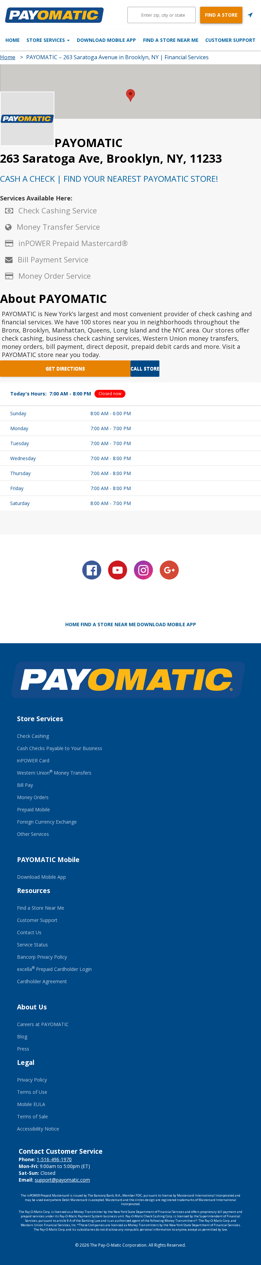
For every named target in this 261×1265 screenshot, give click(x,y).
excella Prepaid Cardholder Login (54, 969)
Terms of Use (32, 1092)
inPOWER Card (33, 760)
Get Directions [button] (65, 368)
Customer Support (230, 40)
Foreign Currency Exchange (47, 821)
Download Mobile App (106, 40)
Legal (25, 1062)
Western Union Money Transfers (54, 772)
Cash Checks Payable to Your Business (59, 748)
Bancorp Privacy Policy (42, 957)
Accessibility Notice (38, 1128)
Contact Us (29, 932)
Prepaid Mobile (33, 809)
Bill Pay (25, 785)
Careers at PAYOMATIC (43, 1024)
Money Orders (33, 797)
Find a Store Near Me (170, 40)
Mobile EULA (31, 1104)
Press (23, 1048)
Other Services (33, 834)
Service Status (32, 944)
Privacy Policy (32, 1079)
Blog (22, 1036)
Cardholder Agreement (42, 981)
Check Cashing (33, 736)
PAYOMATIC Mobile (48, 859)
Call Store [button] (144, 368)
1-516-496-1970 (54, 1159)
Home (12, 40)
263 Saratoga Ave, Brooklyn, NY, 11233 (111, 158)
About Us (32, 1007)
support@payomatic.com (62, 1180)
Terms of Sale (32, 1116)
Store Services (46, 40)
